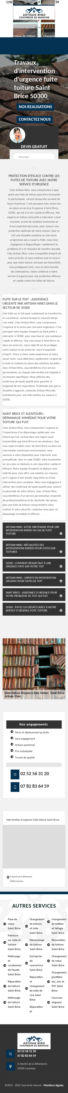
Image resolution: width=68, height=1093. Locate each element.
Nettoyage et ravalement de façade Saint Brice (14, 965)
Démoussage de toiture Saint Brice (36, 945)
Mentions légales (53, 1085)
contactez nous (35, 120)
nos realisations (35, 107)
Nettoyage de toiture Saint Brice (14, 1002)
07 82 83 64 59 (34, 786)
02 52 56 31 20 (34, 773)
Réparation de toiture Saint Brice (14, 986)
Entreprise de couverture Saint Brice (36, 963)
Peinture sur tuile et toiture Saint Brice (14, 942)
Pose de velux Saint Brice (14, 924)
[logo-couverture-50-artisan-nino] (34, 12)
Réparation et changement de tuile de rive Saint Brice (36, 988)
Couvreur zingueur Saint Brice (58, 1002)
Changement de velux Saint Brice (58, 961)
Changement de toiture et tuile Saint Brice (36, 926)
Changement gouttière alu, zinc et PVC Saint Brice (58, 981)
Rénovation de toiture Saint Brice (58, 945)
